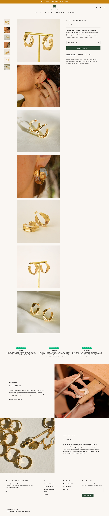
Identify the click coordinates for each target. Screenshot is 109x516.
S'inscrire (87, 495)
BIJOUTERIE (49, 12)
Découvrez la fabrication (15, 399)
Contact (46, 494)
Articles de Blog (67, 486)
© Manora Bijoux (12, 509)
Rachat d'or (66, 489)
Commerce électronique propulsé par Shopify (18, 511)
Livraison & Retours (49, 484)
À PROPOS (71, 12)
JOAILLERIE (38, 12)
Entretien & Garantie (49, 489)
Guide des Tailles (48, 486)
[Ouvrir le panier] (104, 7)
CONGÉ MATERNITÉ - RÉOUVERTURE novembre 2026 (54, 1)
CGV (45, 492)
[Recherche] (100, 7)
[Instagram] (6, 491)
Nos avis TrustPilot (68, 484)
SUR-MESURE (60, 12)
